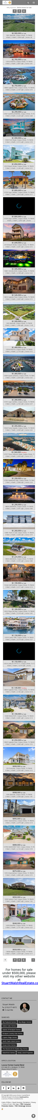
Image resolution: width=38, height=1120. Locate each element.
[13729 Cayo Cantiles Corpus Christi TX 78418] (19, 209)
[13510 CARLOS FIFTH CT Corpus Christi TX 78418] (19, 654)
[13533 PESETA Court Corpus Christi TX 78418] (19, 52)
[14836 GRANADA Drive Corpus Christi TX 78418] (19, 497)
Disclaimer (26, 1102)
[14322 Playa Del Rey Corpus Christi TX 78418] (19, 602)
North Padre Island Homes (11, 1041)
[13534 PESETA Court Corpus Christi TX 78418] (19, 340)
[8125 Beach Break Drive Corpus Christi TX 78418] (19, 157)
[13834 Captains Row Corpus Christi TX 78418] (19, 681)
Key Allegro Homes (25, 1022)
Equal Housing (17, 1102)
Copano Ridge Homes (10, 1037)
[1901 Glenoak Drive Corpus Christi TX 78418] (19, 26)
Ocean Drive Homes (9, 1045)
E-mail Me (9, 1010)
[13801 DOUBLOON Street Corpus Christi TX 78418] (19, 262)
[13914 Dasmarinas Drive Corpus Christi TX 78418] (19, 864)
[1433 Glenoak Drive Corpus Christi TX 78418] (19, 314)
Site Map (16, 1104)
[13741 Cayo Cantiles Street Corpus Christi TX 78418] (19, 393)
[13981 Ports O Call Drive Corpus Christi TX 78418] (19, 523)
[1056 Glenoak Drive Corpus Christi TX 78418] (19, 785)
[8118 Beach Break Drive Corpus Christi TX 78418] (19, 236)
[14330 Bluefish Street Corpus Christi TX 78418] (19, 916)
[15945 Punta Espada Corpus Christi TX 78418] (19, 419)
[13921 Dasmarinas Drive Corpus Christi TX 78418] (19, 812)
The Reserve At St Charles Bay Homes (15, 1049)
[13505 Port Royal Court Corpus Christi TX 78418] (19, 131)
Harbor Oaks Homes (9, 1026)
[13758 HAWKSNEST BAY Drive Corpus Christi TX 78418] (19, 838)
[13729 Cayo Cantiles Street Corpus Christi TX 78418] (19, 183)
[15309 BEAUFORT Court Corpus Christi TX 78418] (19, 707)
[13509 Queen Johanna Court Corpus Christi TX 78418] (19, 366)
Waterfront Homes (9, 1053)
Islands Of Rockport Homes (12, 1030)
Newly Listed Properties (25, 1053)
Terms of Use (7, 1104)
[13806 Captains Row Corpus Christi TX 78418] (19, 78)
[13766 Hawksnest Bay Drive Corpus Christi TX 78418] (19, 471)
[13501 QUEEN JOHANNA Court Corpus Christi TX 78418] (19, 105)
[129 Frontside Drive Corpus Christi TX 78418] (19, 759)
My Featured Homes (9, 1022)
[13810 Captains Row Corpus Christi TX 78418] (19, 288)
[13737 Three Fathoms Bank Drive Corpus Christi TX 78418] (19, 445)
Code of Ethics (6, 1102)
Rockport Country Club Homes (12, 1033)
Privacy (33, 1102)
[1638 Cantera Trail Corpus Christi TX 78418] (19, 890)
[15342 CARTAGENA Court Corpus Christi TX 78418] (19, 576)
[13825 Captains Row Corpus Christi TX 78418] (19, 733)
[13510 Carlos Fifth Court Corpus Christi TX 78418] (19, 628)
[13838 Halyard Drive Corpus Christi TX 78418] (19, 942)
